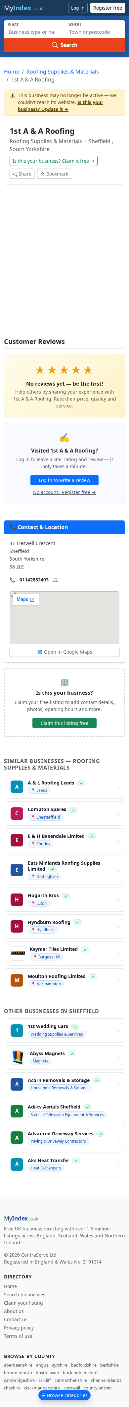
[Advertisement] (64, 265)
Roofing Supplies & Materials (62, 71)
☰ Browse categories (64, 1395)
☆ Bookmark (54, 174)
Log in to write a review (64, 480)
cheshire (12, 1388)
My (23, 7)
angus (42, 1365)
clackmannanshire (42, 1388)
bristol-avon (47, 1373)
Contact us (15, 1319)
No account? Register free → (64, 492)
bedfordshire (84, 1365)
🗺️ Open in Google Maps (64, 652)
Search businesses (24, 1294)
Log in (78, 8)
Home (11, 71)
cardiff (44, 1380)
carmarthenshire (71, 1380)
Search (69, 45)
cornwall (72, 1388)
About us (14, 1311)
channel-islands (106, 1380)
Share (25, 174)
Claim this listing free (64, 723)
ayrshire (59, 1365)
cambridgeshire (19, 1380)
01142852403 (34, 579)
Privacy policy (19, 1328)
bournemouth (18, 1373)
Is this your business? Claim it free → (54, 161)
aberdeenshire (18, 1365)
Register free (107, 8)
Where (75, 24)
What (13, 24)
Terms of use (18, 1336)
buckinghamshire (80, 1373)
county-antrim (98, 1388)
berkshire (109, 1365)
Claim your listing (23, 1303)
